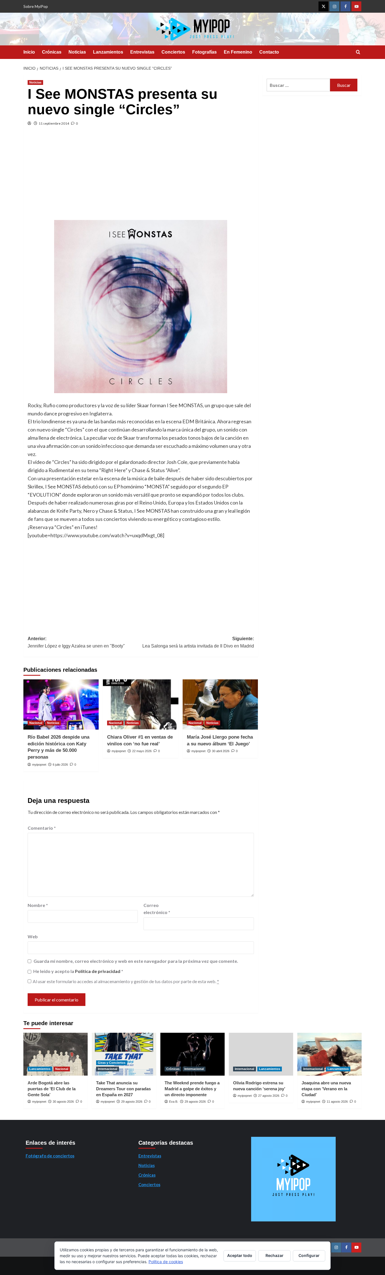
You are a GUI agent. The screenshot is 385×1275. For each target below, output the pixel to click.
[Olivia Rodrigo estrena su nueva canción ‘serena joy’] (261, 1054)
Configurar (309, 1255)
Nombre (38, 905)
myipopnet (39, 764)
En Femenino (238, 52)
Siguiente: (198, 642)
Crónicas (51, 52)
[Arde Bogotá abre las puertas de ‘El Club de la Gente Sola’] (55, 1054)
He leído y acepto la (78, 971)
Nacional (35, 723)
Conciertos (173, 52)
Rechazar (274, 1255)
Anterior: (76, 642)
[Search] (358, 52)
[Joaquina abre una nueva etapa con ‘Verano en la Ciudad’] (329, 1054)
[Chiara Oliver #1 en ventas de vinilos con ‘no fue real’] (140, 704)
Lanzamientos (108, 52)
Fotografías (204, 52)
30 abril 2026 (220, 751)
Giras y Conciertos (111, 1062)
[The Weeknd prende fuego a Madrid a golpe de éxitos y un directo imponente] (192, 1054)
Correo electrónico (156, 908)
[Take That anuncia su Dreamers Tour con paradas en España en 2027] (124, 1054)
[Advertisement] (141, 177)
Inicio (29, 52)
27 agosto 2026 (268, 1095)
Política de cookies (166, 1261)
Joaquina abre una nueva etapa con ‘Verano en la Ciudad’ (326, 1088)
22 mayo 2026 (142, 751)
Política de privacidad (98, 971)
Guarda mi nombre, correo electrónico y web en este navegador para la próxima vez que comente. (136, 961)
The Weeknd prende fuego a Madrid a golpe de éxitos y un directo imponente (192, 1088)
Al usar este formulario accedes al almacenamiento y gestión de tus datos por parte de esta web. (126, 981)
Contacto (269, 52)
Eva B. (173, 1101)
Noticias (77, 52)
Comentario (42, 828)
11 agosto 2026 (337, 1101)
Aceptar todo (239, 1255)
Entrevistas (142, 52)
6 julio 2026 (60, 764)
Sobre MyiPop (35, 6)
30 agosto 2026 (63, 1101)
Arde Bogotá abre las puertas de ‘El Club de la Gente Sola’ (52, 1088)
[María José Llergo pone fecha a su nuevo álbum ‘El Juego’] (220, 704)
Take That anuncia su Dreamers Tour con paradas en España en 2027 (123, 1088)
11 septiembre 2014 (54, 123)
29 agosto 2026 (131, 1101)
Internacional (107, 1069)
